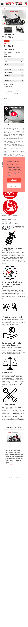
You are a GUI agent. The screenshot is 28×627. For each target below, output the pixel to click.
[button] (6, 476)
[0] (25, 3)
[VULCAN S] (8, 30)
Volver (5, 8)
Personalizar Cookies (14, 185)
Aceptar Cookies (14, 179)
